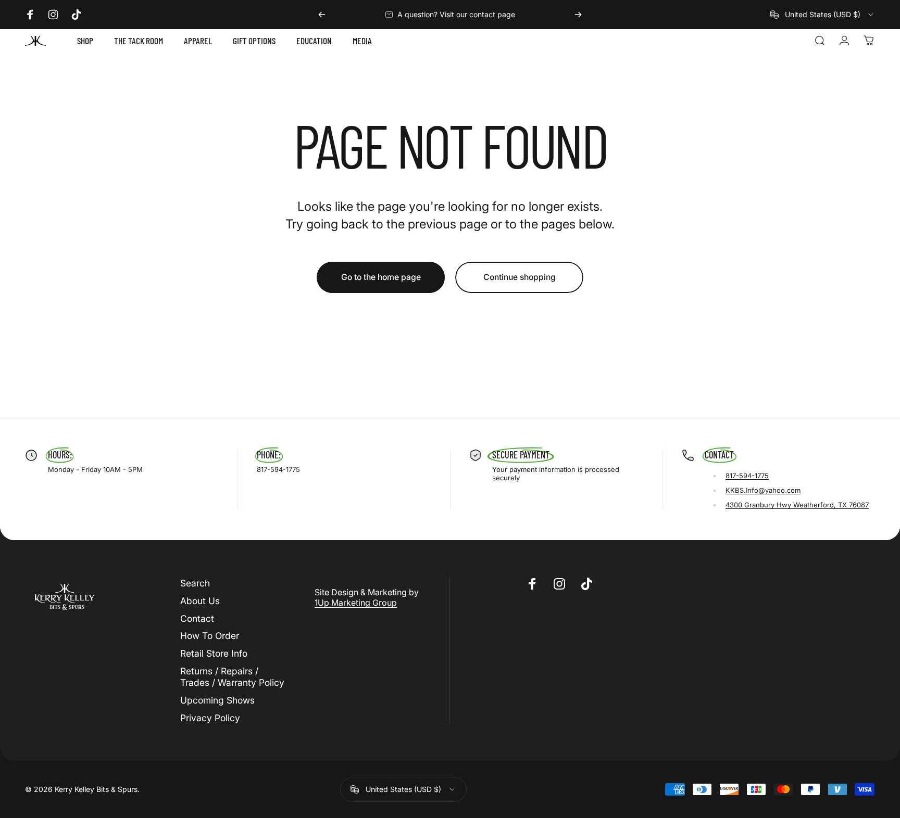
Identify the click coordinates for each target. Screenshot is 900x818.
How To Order (209, 635)
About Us (200, 600)
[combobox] (822, 14)
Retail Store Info (213, 653)
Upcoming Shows (217, 700)
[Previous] (321, 14)
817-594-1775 (747, 475)
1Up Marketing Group (356, 602)
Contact (197, 618)
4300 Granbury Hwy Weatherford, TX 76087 (797, 505)
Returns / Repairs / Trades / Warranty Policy (232, 677)
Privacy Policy (210, 717)
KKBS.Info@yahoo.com (763, 490)
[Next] (578, 14)
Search (195, 583)
